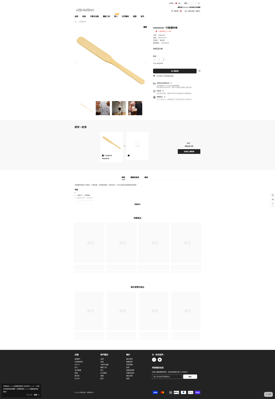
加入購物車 (175, 71)
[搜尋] (191, 3)
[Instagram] (160, 360)
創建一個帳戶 (195, 11)
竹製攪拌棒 (108, 156)
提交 (190, 377)
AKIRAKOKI (161, 35)
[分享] (198, 70)
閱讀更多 (137, 204)
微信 (172, 3)
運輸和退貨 (135, 177)
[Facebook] (154, 360)
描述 (123, 177)
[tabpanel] (112, 147)
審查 (146, 177)
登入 (186, 11)
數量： (155, 56)
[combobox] (190, 3)
